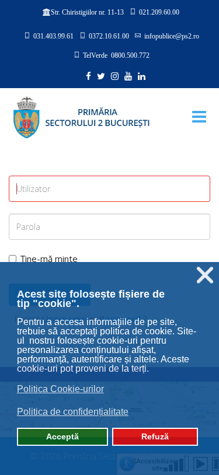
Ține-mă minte (49, 258)
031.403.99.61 (53, 35)
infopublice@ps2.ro (171, 35)
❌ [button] (205, 275)
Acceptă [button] (62, 436)
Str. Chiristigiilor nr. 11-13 (87, 12)
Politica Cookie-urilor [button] (60, 389)
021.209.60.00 (159, 11)
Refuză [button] (155, 436)
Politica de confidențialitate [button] (72, 412)
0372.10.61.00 (109, 35)
